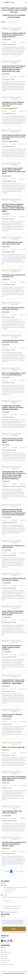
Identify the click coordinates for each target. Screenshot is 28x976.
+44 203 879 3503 (9, 901)
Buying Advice (5, 954)
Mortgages (5, 956)
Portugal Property (6, 952)
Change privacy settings (8, 964)
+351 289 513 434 (9, 891)
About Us (4, 950)
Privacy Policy (5, 962)
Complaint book (6, 960)
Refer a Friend (5, 958)
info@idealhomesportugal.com (10, 912)
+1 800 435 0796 (15, 908)
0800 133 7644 (17, 906)
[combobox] (13, 22)
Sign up (14, 929)
